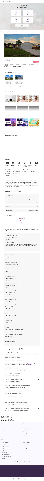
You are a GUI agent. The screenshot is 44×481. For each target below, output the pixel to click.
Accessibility (25, 448)
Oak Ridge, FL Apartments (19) (10, 308)
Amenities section (29, 364)
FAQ (2, 437)
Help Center (3, 458)
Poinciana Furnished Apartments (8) (11, 267)
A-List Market (3, 448)
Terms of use (25, 446)
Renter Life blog (26, 433)
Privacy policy (25, 444)
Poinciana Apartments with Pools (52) (11, 264)
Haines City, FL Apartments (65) (10, 273)
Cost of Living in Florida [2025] (9, 126)
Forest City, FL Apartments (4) (10, 299)
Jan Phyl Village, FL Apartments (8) (11, 287)
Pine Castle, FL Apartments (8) (10, 294)
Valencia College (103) (9, 331)
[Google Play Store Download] (11, 420)
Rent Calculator (26, 431)
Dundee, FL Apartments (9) (10, 280)
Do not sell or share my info (28, 450)
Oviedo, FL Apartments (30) (10, 306)
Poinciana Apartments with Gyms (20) (11, 262)
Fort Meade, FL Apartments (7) (10, 301)
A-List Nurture (3, 450)
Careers (2, 427)
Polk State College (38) (9, 338)
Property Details (24, 64)
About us (2, 426)
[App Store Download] (4, 420)
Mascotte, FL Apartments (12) (10, 285)
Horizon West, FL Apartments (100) (11, 283)
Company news (4, 429)
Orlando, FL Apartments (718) (10, 292)
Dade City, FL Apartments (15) (10, 304)
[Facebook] (19, 461)
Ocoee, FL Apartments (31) (10, 297)
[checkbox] (16, 13)
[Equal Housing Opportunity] (15, 461)
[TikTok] (29, 461)
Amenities (17, 64)
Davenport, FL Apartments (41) (10, 276)
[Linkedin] (17, 461)
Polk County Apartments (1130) (10, 315)
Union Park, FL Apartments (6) (10, 290)
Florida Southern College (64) (10, 341)
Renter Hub (25, 426)
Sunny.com (3, 433)
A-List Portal (3, 444)
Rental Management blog (5, 454)
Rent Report (25, 435)
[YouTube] (24, 461)
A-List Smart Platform (5, 446)
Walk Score (21, 218)
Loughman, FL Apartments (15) (10, 278)
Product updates (4, 431)
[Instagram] (26, 461)
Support (2, 435)
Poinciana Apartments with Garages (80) (12, 260)
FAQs (38, 64)
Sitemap (2, 439)
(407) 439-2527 (7, 60)
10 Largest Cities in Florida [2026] (22, 126)
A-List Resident (4, 452)
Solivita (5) (6, 322)
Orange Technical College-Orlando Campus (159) (14, 329)
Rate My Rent (25, 427)
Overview (6, 64)
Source (7, 248)
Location (12, 64)
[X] (22, 461)
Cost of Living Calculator (27, 429)
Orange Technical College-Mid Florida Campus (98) (14, 334)
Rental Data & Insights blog (6, 456)
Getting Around (32, 64)
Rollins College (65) (8, 336)
